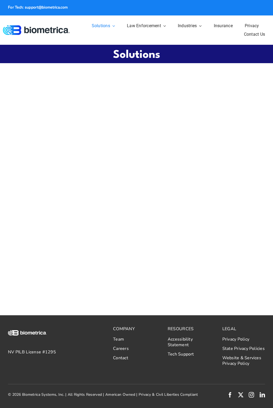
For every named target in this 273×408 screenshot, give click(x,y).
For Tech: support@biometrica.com (38, 7)
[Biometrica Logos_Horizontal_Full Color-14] (36, 27)
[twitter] (240, 395)
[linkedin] (262, 395)
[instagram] (251, 395)
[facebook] (230, 395)
